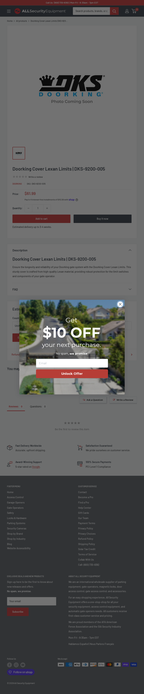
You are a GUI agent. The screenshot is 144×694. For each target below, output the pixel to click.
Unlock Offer (72, 374)
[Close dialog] (120, 304)
